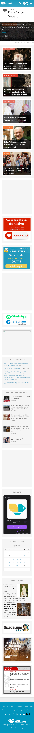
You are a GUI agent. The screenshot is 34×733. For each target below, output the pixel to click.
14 (21, 559)
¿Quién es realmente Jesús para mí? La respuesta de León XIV (20, 397)
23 (28, 562)
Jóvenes (6, 154)
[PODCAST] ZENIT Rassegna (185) (12, 368)
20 (17, 562)
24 (5, 565)
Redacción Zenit (6, 36)
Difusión (4, 710)
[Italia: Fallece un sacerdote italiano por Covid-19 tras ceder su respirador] (17, 137)
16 (28, 559)
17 (5, 562)
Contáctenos (28, 710)
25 (9, 565)
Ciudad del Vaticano (10, 75)
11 (9, 559)
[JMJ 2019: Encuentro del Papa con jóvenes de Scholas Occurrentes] (17, 164)
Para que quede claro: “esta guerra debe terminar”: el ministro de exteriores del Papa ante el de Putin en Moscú (16, 377)
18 (9, 562)
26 (13, 565)
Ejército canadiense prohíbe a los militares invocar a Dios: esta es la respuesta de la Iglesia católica (20, 407)
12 (13, 559)
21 (21, 562)
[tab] (10, 668)
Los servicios (28, 707)
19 (13, 562)
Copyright (20, 710)
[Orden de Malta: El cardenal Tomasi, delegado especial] (17, 111)
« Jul (4, 573)
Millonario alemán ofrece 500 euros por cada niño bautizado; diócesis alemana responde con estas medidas (20, 417)
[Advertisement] (17, 197)
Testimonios (7, 127)
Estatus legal (12, 710)
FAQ (12, 707)
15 (24, 559)
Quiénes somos (5, 707)
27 (17, 565)
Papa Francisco (8, 49)
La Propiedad (19, 707)
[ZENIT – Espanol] (9, 3)
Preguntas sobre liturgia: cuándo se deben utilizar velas (20, 438)
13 (17, 559)
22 (24, 562)
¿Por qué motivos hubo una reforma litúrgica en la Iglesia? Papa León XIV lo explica (9, 608)
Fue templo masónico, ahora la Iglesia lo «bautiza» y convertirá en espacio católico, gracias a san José (20, 429)
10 (5, 559)
